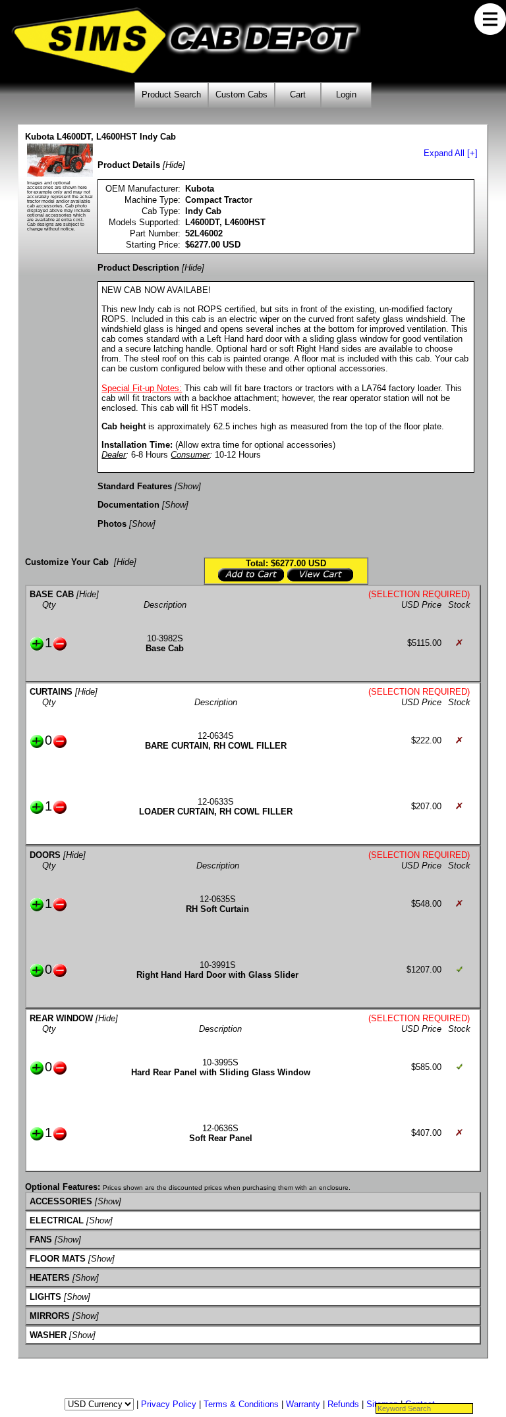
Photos (112, 524)
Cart (298, 94)
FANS (41, 1239)
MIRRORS (50, 1316)
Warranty (303, 1404)
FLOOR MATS (58, 1259)
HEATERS (50, 1278)
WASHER (48, 1335)
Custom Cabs (241, 94)
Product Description (138, 268)
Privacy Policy (168, 1404)
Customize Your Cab (67, 562)
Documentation (128, 505)
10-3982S (165, 638)
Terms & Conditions (241, 1404)
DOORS (45, 855)
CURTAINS (51, 692)
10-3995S (220, 1062)
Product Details (129, 165)
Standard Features (135, 486)
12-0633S (216, 802)
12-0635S (218, 899)
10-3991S (218, 965)
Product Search (171, 94)
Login (346, 94)
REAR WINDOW (61, 1018)
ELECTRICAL (57, 1220)
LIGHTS (45, 1297)
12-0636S (220, 1128)
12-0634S (216, 736)
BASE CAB (52, 594)
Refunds (343, 1404)
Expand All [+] (451, 153)
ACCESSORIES (61, 1201)
